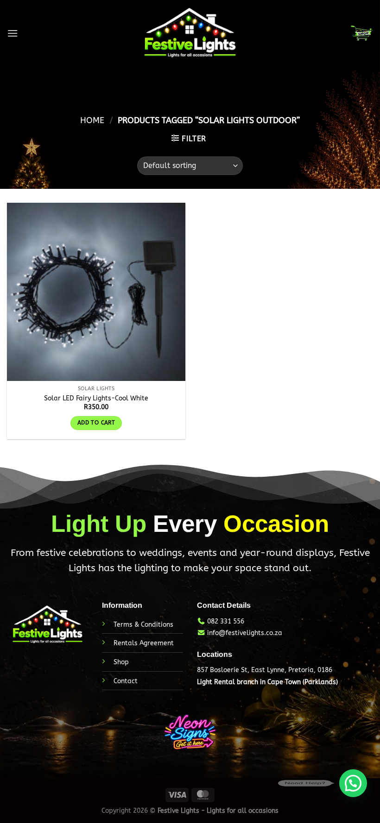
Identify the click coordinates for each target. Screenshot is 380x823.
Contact (126, 681)
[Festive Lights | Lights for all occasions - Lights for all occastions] (190, 33)
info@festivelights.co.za (244, 633)
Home (92, 120)
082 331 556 (225, 621)
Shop (121, 662)
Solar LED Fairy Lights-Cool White (96, 398)
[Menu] (12, 33)
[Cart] (361, 33)
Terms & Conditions (143, 625)
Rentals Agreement (144, 643)
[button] (353, 783)
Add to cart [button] (96, 422)
